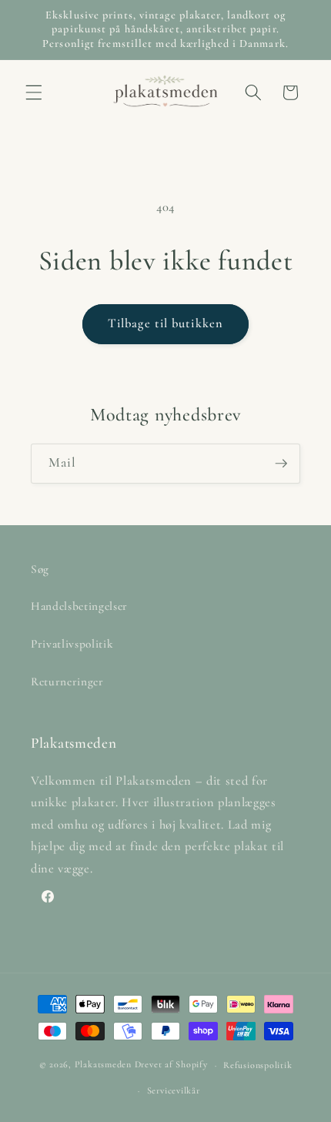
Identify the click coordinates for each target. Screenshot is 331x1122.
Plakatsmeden (103, 1065)
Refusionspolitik (257, 1065)
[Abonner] (280, 464)
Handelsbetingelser (79, 606)
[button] (33, 92)
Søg (40, 569)
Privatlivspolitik (72, 644)
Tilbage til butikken (165, 323)
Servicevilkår (173, 1090)
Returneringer (67, 681)
